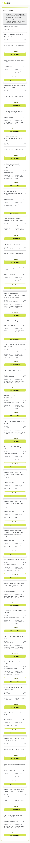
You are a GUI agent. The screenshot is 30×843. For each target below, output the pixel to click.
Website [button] (16, 51)
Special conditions (15, 54)
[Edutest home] (6, 2)
